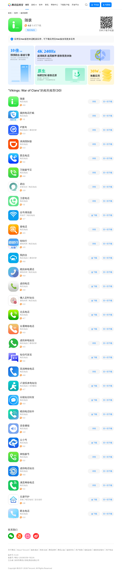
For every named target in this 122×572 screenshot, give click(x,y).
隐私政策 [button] (88, 550)
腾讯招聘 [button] (52, 550)
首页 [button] (10, 13)
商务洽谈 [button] (43, 550)
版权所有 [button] (70, 550)
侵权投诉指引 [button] (98, 550)
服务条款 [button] (34, 550)
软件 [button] (16, 13)
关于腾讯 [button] (11, 550)
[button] (15, 4)
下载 (95, 215)
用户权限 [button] (79, 550)
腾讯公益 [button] (61, 550)
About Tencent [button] (23, 550)
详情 (94, 102)
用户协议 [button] (109, 550)
